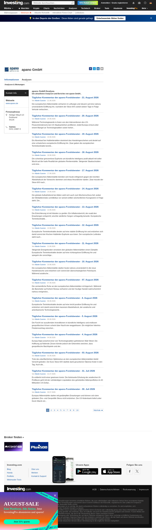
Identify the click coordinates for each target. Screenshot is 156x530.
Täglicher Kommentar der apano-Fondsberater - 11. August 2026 (65, 243)
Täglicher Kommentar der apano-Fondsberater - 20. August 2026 (65, 116)
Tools (107, 8)
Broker (97, 8)
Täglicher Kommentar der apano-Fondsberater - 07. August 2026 (65, 280)
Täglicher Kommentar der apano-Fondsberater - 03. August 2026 (65, 352)
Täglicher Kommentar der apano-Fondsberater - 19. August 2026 (65, 134)
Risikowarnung (129, 489)
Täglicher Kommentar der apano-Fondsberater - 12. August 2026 (65, 225)
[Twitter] (137, 471)
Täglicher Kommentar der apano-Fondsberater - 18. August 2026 (65, 152)
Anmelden (105, 3)
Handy (9, 473)
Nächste (97, 410)
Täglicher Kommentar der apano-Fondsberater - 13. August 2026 (65, 207)
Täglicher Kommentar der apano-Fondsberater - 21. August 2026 (65, 97)
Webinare (25, 13)
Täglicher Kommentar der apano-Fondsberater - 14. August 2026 (65, 188)
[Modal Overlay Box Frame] (29, 511)
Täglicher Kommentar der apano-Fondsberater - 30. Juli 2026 (63, 389)
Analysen (73, 8)
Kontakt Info (11, 93)
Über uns (35, 469)
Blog (9, 469)
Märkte (7, 8)
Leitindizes (79, 13)
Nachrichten (59, 8)
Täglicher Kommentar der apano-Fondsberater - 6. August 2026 (64, 298)
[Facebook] (130, 471)
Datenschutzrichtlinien (109, 489)
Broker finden (13, 437)
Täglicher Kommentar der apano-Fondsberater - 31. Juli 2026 (63, 371)
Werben (34, 473)
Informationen (11, 79)
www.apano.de (12, 103)
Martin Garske (40, 100)
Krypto (36, 8)
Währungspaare (11, 13)
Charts (47, 8)
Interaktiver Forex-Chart (62, 13)
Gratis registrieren (120, 3)
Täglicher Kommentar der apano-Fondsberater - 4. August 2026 (64, 334)
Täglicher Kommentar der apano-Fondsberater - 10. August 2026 (65, 261)
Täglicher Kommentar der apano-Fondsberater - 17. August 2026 (65, 170)
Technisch (85, 8)
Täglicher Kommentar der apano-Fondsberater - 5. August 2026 (64, 316)
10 (77, 410)
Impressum (144, 489)
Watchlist (25, 8)
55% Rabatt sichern (87, 3)
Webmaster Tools (14, 480)
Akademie (117, 8)
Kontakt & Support (38, 476)
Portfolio (10, 476)
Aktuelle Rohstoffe (42, 13)
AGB (94, 489)
